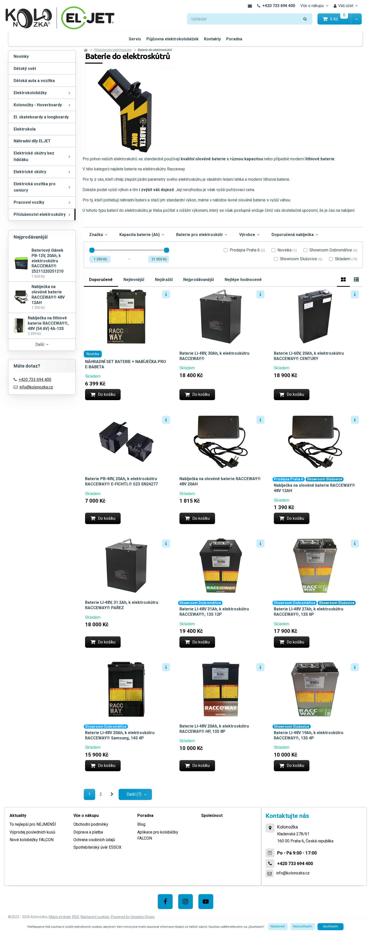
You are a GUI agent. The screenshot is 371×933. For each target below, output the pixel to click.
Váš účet (345, 5)
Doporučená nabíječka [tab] (293, 234)
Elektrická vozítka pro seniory (35, 187)
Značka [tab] (96, 234)
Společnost (212, 815)
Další (39, 344)
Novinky (21, 56)
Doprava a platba (88, 832)
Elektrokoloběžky (30, 92)
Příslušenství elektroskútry (40, 214)
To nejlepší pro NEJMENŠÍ (33, 824)
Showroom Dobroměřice (333, 250)
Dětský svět (25, 68)
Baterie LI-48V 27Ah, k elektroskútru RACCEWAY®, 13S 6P (308, 612)
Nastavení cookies (95, 917)
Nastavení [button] (278, 926)
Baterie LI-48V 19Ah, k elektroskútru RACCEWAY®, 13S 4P (308, 735)
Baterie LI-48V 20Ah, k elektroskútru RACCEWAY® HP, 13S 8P (214, 729)
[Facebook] (165, 901)
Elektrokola (25, 129)
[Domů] (60, 17)
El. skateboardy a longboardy (41, 117)
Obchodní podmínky (90, 824)
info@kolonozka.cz (36, 387)
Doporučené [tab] (101, 279)
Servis (135, 39)
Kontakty (212, 39)
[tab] (343, 279)
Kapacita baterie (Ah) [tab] (139, 234)
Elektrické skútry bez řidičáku (34, 156)
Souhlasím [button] (330, 926)
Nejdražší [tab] (164, 279)
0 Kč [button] (340, 18)
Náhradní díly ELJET (32, 141)
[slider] (91, 250)
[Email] (249, 6)
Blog (141, 824)
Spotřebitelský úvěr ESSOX (97, 847)
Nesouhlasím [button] (302, 926)
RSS (75, 917)
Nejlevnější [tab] (133, 279)
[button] (356, 19)
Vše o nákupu (312, 5)
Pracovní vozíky (29, 202)
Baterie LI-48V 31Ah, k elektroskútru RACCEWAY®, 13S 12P (214, 612)
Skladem (346, 259)
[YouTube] (205, 901)
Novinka (287, 250)
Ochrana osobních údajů (94, 839)
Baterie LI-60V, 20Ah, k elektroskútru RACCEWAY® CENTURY (309, 356)
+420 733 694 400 (278, 5)
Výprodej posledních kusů (32, 832)
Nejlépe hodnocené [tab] (243, 279)
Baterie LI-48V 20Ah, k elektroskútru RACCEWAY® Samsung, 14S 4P (119, 735)
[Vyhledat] (305, 19)
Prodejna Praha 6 (247, 250)
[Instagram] (185, 901)
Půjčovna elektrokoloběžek (172, 39)
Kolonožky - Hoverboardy (38, 104)
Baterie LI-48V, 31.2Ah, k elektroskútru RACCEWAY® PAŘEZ (121, 605)
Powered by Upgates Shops (133, 917)
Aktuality (18, 815)
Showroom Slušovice (301, 259)
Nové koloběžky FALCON (32, 839)
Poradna (234, 39)
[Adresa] (270, 828)
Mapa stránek (60, 917)
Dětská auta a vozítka (34, 80)
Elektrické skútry (30, 171)
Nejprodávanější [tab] (198, 279)
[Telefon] (270, 863)
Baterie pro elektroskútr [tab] (199, 234)
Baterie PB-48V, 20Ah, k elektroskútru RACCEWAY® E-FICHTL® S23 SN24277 (121, 481)
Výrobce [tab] (247, 234)
